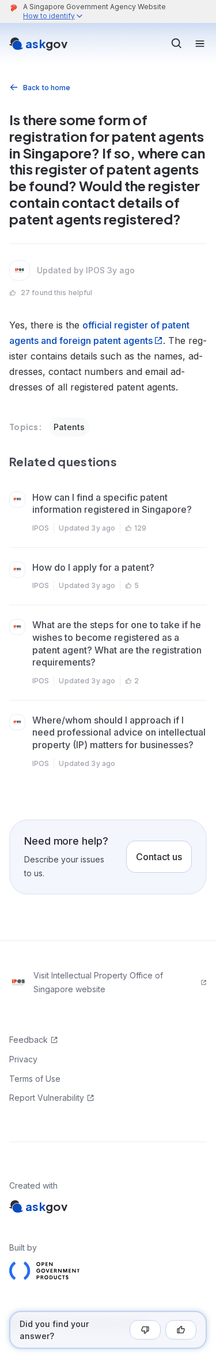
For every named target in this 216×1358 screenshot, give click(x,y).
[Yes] (180, 1330)
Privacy (23, 1059)
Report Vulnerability (46, 1097)
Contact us (159, 856)
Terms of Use (34, 1079)
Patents (69, 427)
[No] (145, 1330)
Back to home (46, 87)
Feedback (28, 1039)
